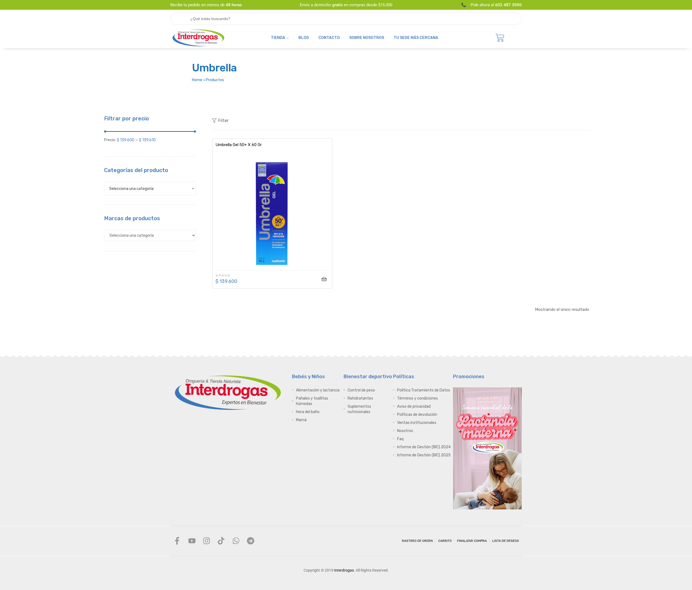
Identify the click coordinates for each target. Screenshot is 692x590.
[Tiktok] (221, 541)
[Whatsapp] (236, 541)
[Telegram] (250, 541)
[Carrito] (500, 38)
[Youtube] (191, 541)
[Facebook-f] (177, 541)
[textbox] (150, 189)
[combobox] (150, 188)
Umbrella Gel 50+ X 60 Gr (238, 144)
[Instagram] (206, 541)
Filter (223, 120)
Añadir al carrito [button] (324, 279)
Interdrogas (344, 570)
